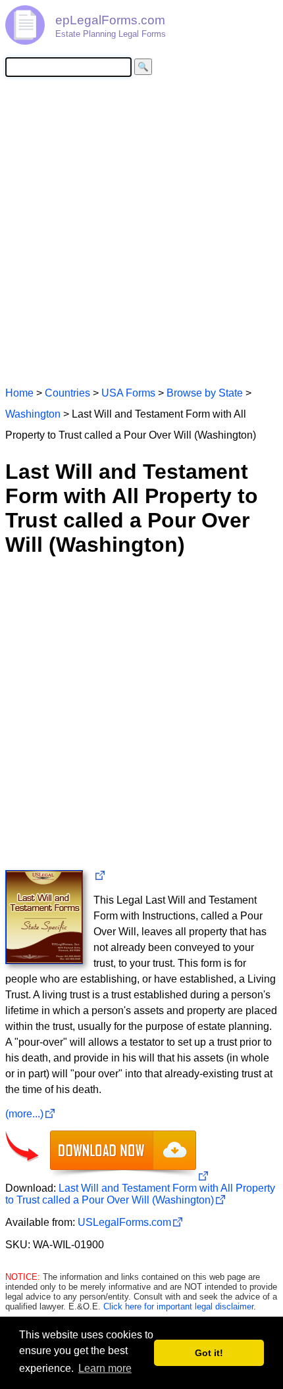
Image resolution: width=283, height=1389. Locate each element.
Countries (67, 393)
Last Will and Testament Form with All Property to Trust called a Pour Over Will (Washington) (140, 1194)
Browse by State (205, 393)
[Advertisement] (141, 230)
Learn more (105, 1368)
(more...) (24, 1113)
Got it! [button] (209, 1353)
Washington (33, 414)
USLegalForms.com (124, 1222)
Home (19, 393)
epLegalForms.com (110, 20)
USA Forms (128, 393)
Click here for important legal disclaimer (178, 1306)
